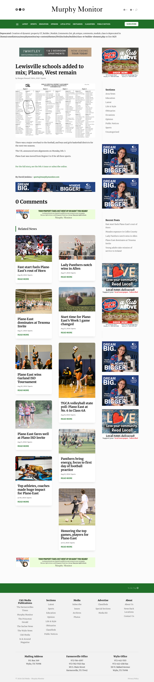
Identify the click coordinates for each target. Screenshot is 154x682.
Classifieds (90, 24)
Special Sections (103, 608)
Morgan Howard (24, 78)
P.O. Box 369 (33, 660)
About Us (129, 604)
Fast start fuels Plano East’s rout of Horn (33, 269)
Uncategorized (112, 132)
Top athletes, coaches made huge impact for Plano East (33, 489)
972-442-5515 (120, 660)
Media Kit (103, 613)
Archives (77, 613)
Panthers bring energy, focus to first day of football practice (76, 464)
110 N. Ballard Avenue (120, 667)
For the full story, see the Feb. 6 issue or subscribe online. (41, 166)
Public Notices (103, 24)
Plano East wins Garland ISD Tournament (29, 378)
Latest (25, 24)
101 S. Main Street (77, 667)
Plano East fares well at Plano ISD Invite (33, 435)
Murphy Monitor (25, 614)
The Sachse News (25, 626)
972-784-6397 (77, 660)
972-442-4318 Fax (120, 664)
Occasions (110, 115)
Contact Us (129, 616)
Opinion (54, 24)
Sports (33, 24)
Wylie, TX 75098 (33, 664)
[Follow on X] (20, 9)
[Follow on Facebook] (16, 9)
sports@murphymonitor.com (46, 177)
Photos (77, 617)
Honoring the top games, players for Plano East (74, 534)
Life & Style (65, 24)
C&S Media (25, 635)
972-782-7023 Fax (77, 664)
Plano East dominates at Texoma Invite (34, 322)
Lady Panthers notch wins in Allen (76, 266)
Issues (77, 608)
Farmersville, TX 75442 (76, 670)
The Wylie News (25, 630)
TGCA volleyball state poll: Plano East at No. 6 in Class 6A (77, 406)
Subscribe (131, 24)
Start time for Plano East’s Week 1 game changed (75, 320)
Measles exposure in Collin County (121, 231)
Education (43, 24)
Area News (110, 94)
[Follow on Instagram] (23, 9)
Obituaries (78, 24)
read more (23, 279)
